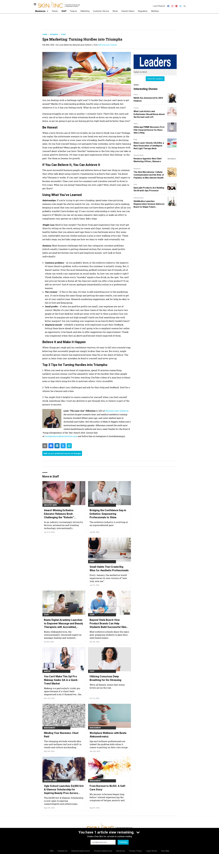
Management (49, 728)
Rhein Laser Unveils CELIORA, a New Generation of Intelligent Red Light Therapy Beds (149, 146)
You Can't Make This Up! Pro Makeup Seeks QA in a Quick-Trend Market (61, 680)
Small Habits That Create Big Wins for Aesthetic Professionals (109, 568)
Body (135, 139)
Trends (136, 108)
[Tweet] (63, 445)
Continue (123, 842)
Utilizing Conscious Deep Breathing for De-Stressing (105, 678)
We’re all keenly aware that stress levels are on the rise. (107, 686)
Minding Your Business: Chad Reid (61, 734)
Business (54, 34)
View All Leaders (155, 78)
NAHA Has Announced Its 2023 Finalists (148, 99)
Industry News (139, 155)
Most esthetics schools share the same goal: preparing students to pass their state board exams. (109, 634)
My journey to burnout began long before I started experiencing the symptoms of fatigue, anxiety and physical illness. (107, 797)
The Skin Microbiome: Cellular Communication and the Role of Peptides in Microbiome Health (149, 175)
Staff (63, 34)
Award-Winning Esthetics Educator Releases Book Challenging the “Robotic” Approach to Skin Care (59, 514)
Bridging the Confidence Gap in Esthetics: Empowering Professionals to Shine (108, 514)
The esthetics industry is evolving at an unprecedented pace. (109, 523)
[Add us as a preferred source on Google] (69, 445)
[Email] (44, 445)
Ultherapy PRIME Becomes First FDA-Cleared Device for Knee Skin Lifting (149, 130)
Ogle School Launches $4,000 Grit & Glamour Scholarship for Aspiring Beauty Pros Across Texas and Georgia (64, 789)
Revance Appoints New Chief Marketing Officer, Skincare (148, 160)
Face (135, 184)
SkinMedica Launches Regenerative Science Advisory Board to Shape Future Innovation (149, 204)
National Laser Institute (107, 45)
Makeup (47, 671)
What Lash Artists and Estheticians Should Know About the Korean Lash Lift (149, 114)
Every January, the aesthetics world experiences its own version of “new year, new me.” (108, 578)
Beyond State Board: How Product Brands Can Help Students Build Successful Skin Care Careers (108, 623)
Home (44, 34)
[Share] (50, 445)
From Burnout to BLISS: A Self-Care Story (108, 787)
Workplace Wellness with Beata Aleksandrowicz (108, 734)
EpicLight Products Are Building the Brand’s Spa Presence (149, 189)
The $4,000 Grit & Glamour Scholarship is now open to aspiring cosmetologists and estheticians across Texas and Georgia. (63, 800)
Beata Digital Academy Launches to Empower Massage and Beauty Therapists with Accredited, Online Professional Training (63, 623)
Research (137, 169)
